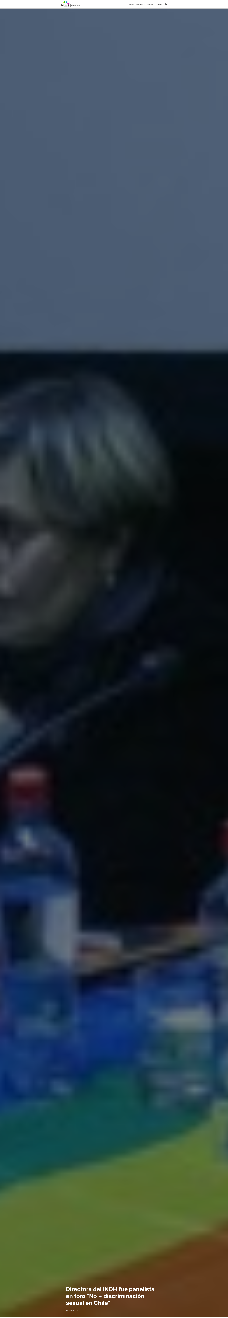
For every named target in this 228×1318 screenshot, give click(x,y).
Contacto (159, 4)
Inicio (131, 4)
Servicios (150, 4)
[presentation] (134, 4)
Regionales (139, 4)
